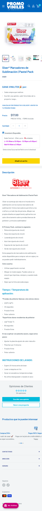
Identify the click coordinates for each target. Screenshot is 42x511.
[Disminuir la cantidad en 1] (13, 125)
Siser (4, 77)
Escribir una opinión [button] (21, 399)
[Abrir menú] (3, 6)
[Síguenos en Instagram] (3, 485)
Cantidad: (5, 126)
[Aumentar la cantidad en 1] (25, 125)
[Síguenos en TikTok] (8, 485)
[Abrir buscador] (29, 6)
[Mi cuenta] (33, 6)
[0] (38, 6)
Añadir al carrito (21, 161)
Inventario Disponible (13, 133)
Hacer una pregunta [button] (21, 405)
